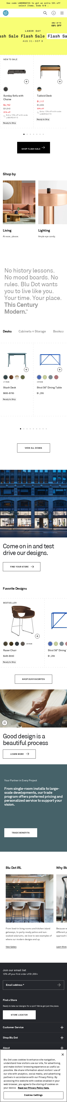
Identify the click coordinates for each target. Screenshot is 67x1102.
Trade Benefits (20, 833)
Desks (7, 331)
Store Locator (19, 1015)
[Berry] (56, 377)
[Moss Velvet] (11, 643)
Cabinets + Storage (32, 331)
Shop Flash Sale (31, 149)
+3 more (40, 382)
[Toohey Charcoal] (22, 643)
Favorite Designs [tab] (15, 588)
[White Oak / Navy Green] (39, 89)
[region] (33, 1075)
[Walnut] (11, 377)
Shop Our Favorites (33, 679)
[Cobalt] (39, 377)
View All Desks (33, 448)
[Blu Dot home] (6, 13)
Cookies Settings (33, 1095)
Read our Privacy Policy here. (33, 1088)
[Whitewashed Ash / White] (17, 377)
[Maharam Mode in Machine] (17, 643)
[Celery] (45, 377)
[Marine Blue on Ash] (5, 377)
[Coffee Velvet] (5, 643)
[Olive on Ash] (22, 377)
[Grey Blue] (50, 377)
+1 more (6, 382)
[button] (23, 134)
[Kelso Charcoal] (5, 89)
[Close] (63, 1055)
